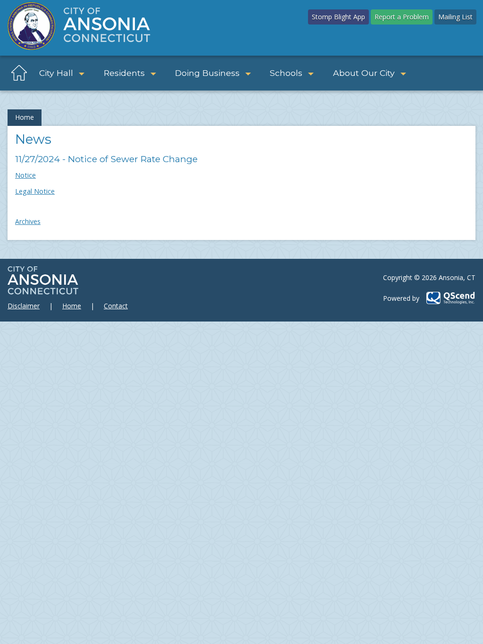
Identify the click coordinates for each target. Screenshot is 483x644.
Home (24, 117)
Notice (25, 175)
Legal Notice (35, 191)
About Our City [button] (364, 73)
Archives (28, 221)
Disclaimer (24, 305)
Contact (116, 305)
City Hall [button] (56, 73)
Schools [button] (286, 73)
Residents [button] (124, 73)
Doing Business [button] (207, 73)
